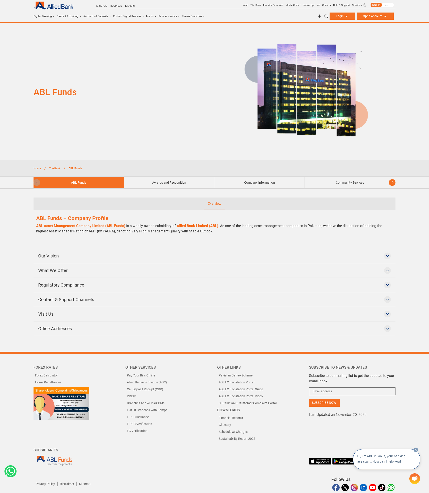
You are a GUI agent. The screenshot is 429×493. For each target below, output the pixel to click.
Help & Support (341, 5)
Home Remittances (48, 382)
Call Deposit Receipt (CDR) (145, 389)
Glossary (225, 425)
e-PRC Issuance (138, 417)
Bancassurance (167, 16)
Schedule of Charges (233, 432)
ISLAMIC (130, 5)
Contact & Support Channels (66, 299)
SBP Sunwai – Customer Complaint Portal (248, 403)
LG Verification (137, 431)
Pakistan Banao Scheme (235, 375)
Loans (150, 16)
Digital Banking (43, 16)
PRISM (131, 396)
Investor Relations (273, 5)
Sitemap (84, 484)
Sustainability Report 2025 (237, 438)
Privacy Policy (45, 484)
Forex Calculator (46, 375)
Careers (326, 5)
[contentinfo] (416, 450)
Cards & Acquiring (67, 16)
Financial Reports (231, 418)
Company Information (259, 182)
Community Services (350, 182)
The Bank (255, 5)
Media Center (293, 5)
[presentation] (37, 182)
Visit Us (45, 314)
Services (357, 5)
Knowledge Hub (311, 5)
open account (373, 16)
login (340, 16)
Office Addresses (55, 328)
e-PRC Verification (139, 424)
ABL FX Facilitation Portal (236, 382)
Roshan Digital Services (127, 16)
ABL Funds (78, 182)
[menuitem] (376, 5)
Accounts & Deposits (95, 16)
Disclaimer (67, 484)
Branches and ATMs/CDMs (145, 403)
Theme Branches (192, 16)
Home (245, 5)
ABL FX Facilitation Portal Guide (241, 389)
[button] (10, 471)
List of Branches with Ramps (147, 410)
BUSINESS (116, 5)
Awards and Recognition (169, 182)
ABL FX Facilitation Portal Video (241, 396)
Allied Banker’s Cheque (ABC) (147, 382)
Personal (101, 5)
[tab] (169, 183)
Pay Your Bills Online (141, 375)
